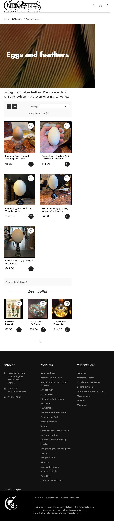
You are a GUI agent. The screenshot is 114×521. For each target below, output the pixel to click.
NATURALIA (46, 408)
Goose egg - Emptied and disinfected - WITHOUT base (55, 157)
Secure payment (85, 386)
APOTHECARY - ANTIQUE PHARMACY (53, 384)
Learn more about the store (91, 391)
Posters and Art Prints (51, 377)
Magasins (81, 405)
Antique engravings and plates (55, 448)
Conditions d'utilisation (88, 382)
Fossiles (44, 444)
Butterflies (45, 475)
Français (8, 489)
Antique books (47, 457)
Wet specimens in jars (51, 480)
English (18, 489)
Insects (43, 453)
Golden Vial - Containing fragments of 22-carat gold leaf (61, 323)
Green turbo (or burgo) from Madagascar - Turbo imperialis (37, 323)
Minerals (44, 462)
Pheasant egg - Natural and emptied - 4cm (17, 157)
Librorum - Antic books (52, 399)
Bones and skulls (48, 471)
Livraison (81, 373)
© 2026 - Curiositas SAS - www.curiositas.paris (57, 497)
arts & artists (46, 394)
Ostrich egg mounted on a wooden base (19, 209)
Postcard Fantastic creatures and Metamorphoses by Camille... (13, 323)
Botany (43, 426)
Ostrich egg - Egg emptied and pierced (19, 262)
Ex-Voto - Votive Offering (53, 439)
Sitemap (81, 400)
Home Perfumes (48, 421)
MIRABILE (45, 403)
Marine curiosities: (49, 435)
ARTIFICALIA (46, 390)
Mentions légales (85, 377)
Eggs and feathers (49, 466)
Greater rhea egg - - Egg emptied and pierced (55, 209)
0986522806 (14, 397)
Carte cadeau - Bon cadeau (54, 430)
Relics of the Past (49, 417)
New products (47, 373)
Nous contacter (84, 395)
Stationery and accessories (53, 412)
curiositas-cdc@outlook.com (17, 390)
